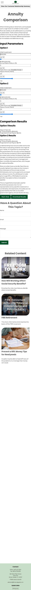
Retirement (15, 588)
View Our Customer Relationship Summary (15, 6)
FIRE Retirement (9, 317)
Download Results (19, 197)
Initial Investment (6, 52)
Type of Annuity (5, 70)
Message (3, 228)
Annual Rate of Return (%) (8, 63)
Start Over (5, 197)
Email (2, 219)
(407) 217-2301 (17, 569)
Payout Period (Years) (7, 71)
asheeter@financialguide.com (15, 582)
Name (2, 210)
